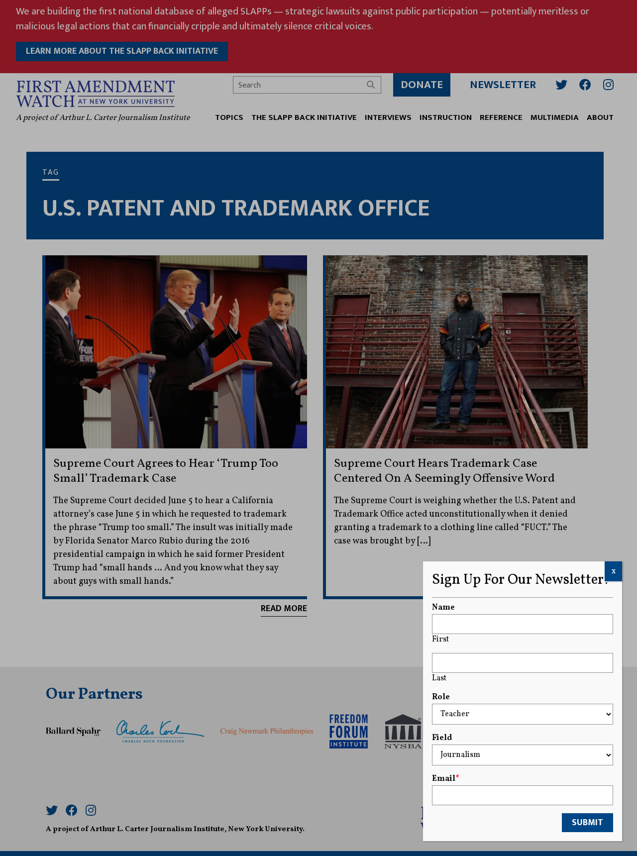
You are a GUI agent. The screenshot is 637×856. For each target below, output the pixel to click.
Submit (587, 822)
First (440, 639)
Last (439, 678)
